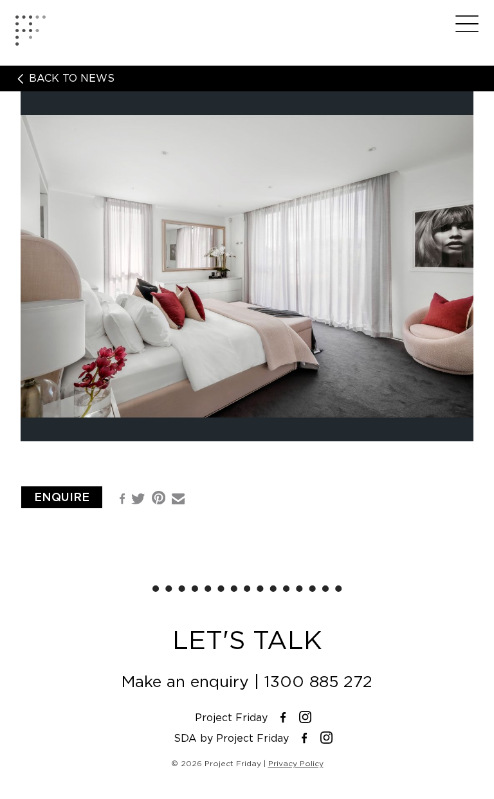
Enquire (61, 497)
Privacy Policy (296, 763)
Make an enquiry (185, 682)
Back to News (70, 78)
